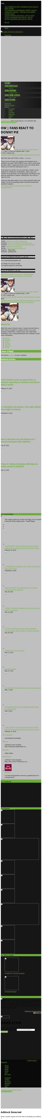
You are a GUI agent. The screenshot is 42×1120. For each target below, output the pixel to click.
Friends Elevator (11, 669)
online (6, 750)
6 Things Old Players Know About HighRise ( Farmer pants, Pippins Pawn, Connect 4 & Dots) (22, 630)
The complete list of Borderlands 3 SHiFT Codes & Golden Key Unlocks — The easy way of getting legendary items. (21, 12)
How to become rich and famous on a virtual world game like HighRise (18, 440)
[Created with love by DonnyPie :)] (12, 32)
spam (6, 741)
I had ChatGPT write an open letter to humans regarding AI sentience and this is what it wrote (20, 382)
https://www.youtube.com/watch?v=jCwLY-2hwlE (16, 276)
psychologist (8, 735)
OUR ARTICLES (11, 85)
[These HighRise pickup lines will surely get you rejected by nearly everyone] (20, 924)
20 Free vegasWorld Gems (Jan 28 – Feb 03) (18, 19)
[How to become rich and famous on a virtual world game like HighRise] (20, 435)
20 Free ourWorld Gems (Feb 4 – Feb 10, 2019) (19, 15)
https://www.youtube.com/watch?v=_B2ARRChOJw (17, 274)
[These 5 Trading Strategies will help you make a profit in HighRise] (8, 460)
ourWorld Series (12, 123)
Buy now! (8, 1074)
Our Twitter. (5, 997)
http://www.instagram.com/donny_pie (20, 243)
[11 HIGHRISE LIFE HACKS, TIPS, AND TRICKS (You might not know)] (8, 403)
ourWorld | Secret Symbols (15, 651)
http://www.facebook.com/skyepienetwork (21, 244)
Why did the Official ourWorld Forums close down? (23, 688)
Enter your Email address (8, 1030)
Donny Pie (18, 149)
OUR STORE (10, 99)
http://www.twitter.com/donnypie (17, 241)
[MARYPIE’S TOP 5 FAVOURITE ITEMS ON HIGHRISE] (8, 953)
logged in (12, 355)
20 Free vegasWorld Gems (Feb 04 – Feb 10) (19, 17)
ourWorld (8, 121)
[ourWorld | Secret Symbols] (12, 648)
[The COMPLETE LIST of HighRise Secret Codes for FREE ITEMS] (12, 705)
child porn (8, 756)
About (7, 1067)
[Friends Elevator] (12, 667)
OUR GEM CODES (12, 95)
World (6, 1071)
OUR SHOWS (10, 90)
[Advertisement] (21, 59)
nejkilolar (7, 772)
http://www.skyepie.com (14, 246)
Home (7, 83)
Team (6, 1069)
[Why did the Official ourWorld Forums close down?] (12, 686)
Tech (6, 1072)
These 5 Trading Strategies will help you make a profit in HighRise (19, 465)
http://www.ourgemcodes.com (16, 248)
